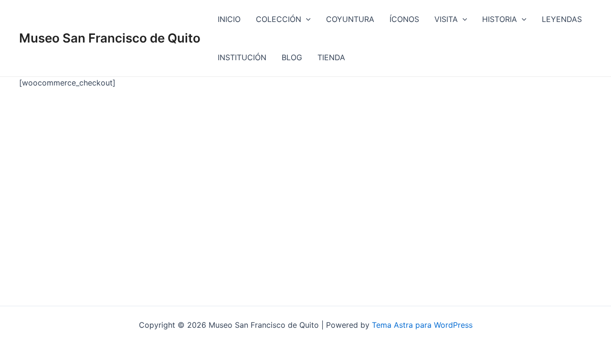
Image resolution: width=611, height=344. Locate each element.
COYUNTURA (350, 19)
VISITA (446, 19)
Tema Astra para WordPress (422, 325)
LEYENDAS (562, 19)
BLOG (292, 57)
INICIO (229, 19)
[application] (306, 19)
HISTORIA (499, 19)
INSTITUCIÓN (242, 57)
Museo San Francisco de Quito (109, 38)
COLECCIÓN (278, 19)
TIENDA (331, 57)
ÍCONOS (404, 19)
